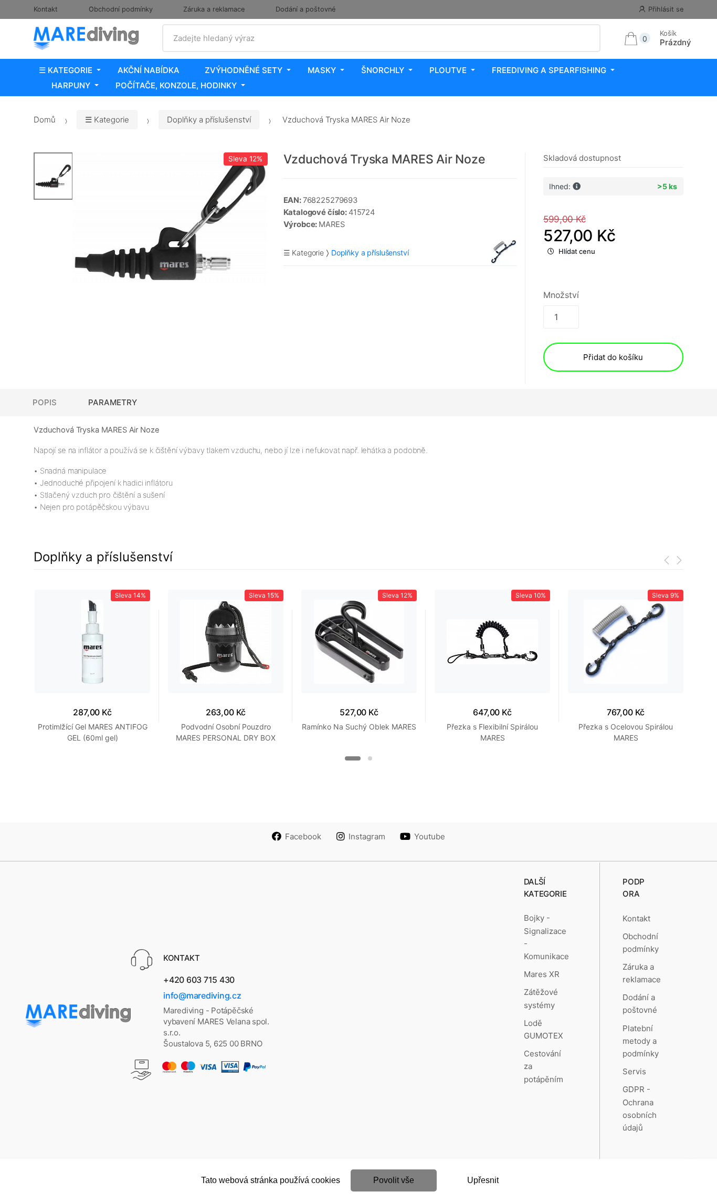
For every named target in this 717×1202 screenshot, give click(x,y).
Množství (561, 295)
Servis (634, 1071)
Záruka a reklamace (214, 9)
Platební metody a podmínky (641, 1041)
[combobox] (381, 38)
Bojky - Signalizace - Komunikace (546, 937)
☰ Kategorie (65, 70)
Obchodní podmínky (121, 9)
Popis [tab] (45, 402)
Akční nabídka (149, 70)
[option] (170, 218)
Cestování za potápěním (543, 1066)
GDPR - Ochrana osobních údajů (640, 1108)
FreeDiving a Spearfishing (549, 70)
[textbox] (381, 38)
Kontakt (46, 9)
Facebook (303, 836)
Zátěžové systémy (541, 998)
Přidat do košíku (613, 357)
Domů (45, 120)
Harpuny (70, 85)
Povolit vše (393, 1180)
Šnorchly (382, 70)
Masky (322, 70)
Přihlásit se (665, 9)
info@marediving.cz (202, 995)
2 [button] (370, 758)
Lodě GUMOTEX (543, 1029)
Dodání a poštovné (305, 9)
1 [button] (353, 758)
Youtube (429, 836)
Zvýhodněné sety (243, 70)
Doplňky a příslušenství (209, 120)
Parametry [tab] (112, 402)
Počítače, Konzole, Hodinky (176, 85)
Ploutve (448, 70)
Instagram (367, 836)
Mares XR (542, 974)
